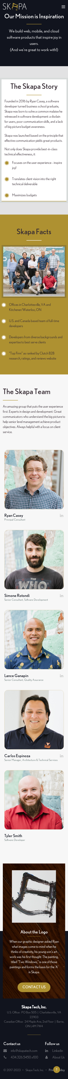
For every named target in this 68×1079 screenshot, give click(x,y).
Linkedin (57, 1051)
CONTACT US (34, 987)
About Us (58, 1057)
